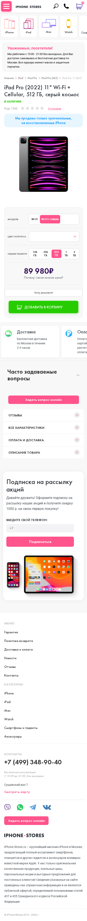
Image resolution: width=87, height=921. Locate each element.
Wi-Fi (34, 219)
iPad (20, 78)
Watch (9, 719)
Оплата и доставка (26, 440)
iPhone (9, 693)
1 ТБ (66, 254)
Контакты (11, 675)
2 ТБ (74, 254)
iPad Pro (32, 78)
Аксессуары (13, 736)
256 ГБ (46, 254)
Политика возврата (18, 641)
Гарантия (11, 632)
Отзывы (15, 415)
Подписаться (40, 541)
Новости (10, 658)
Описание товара (24, 452)
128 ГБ (35, 254)
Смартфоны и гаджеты (21, 728)
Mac (7, 710)
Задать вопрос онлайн (43, 399)
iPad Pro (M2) (49, 78)
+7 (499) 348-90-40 (33, 762)
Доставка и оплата (18, 649)
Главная (9, 78)
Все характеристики (26, 427)
